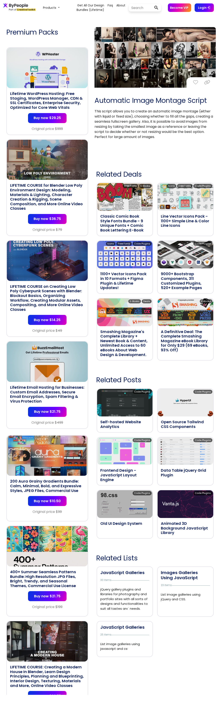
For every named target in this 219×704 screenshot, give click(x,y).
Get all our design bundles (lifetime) (90, 7)
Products (50, 8)
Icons (171, 186)
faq (110, 5)
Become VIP (179, 8)
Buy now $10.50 (47, 501)
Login (202, 8)
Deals (146, 301)
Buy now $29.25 (47, 117)
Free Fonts (130, 186)
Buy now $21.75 (47, 411)
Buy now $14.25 (47, 319)
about (120, 5)
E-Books (145, 186)
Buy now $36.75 (47, 218)
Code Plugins (203, 186)
